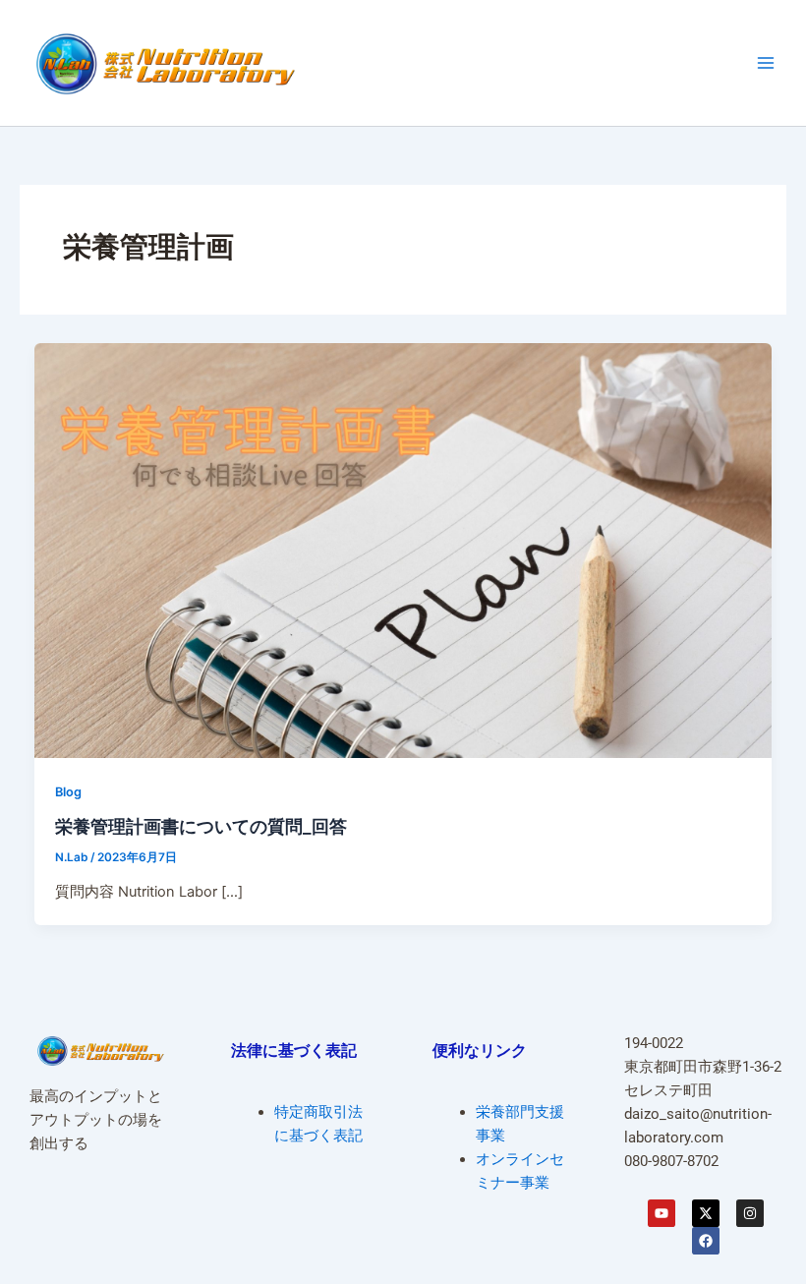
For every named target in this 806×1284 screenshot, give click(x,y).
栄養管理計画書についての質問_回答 (201, 826)
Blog (68, 792)
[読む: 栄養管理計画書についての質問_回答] (403, 549)
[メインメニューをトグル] (765, 63)
